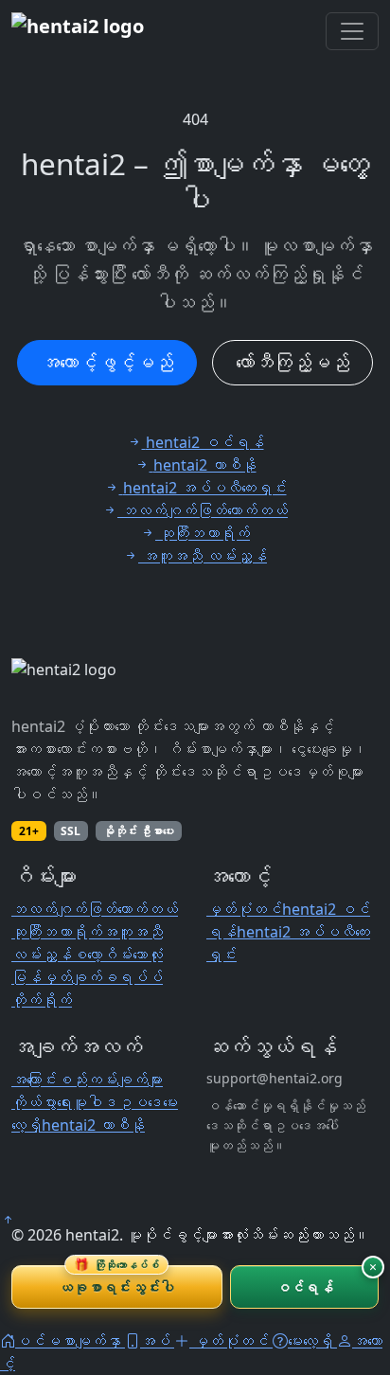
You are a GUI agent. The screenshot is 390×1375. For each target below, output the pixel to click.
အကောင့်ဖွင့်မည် (107, 362)
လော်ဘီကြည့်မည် (292, 362)
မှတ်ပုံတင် (244, 909)
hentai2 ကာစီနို (93, 1125)
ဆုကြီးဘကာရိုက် (56, 931)
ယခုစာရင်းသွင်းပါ (116, 1280)
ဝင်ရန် (304, 1286)
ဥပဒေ (140, 1102)
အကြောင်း (34, 1079)
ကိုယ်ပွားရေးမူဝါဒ (64, 1102)
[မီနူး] (352, 31)
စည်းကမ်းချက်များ (110, 1079)
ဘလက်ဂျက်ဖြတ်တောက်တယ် (94, 909)
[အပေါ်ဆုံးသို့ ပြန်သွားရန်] (7, 1219)
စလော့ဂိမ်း (102, 954)
